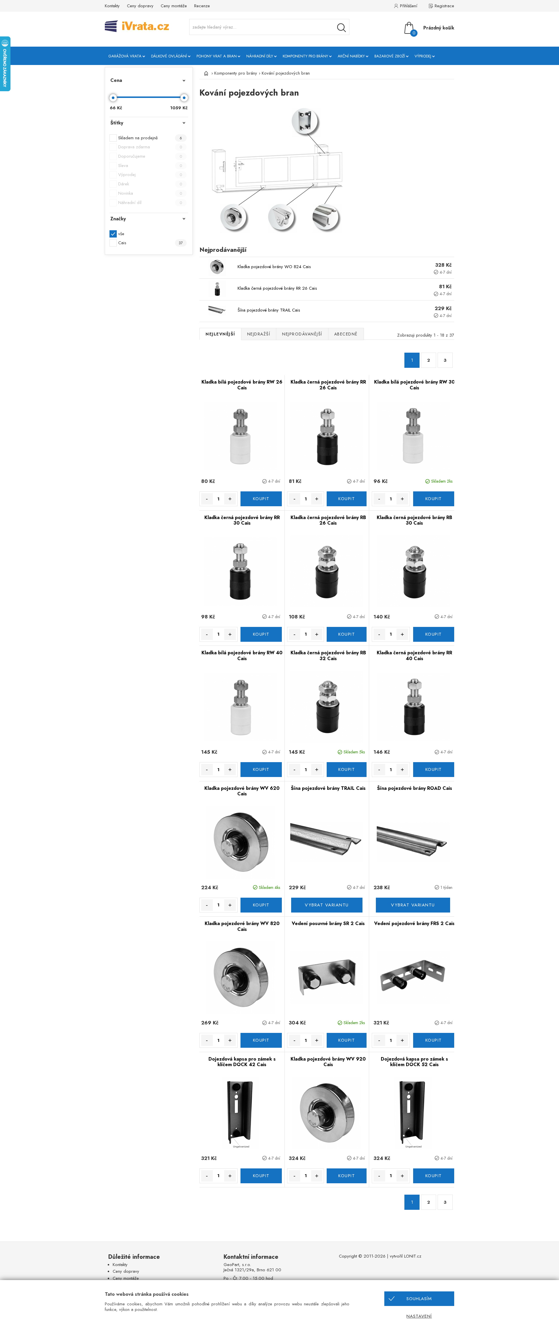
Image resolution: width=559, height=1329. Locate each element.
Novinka (150, 193)
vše (121, 234)
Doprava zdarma (150, 147)
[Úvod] (205, 73)
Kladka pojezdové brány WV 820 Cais (242, 926)
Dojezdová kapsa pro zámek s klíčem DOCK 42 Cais (242, 1062)
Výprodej (423, 56)
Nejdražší (258, 334)
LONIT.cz (412, 1256)
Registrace (444, 6)
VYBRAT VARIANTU (327, 905)
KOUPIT (261, 498)
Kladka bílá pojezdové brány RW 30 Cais (414, 385)
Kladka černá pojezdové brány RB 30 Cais (414, 520)
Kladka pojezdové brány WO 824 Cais (274, 266)
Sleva (150, 165)
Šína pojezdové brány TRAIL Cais (269, 310)
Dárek (150, 184)
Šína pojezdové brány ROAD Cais (414, 788)
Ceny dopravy (140, 6)
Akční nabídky (351, 56)
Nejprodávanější (302, 334)
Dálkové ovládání (169, 56)
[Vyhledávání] (341, 27)
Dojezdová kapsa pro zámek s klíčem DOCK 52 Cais (414, 1062)
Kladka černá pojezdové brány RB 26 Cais (328, 520)
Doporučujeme (150, 156)
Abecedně (346, 334)
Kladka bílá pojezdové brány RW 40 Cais (241, 655)
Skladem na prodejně (150, 138)
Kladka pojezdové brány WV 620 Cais (242, 791)
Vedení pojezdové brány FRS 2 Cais (414, 923)
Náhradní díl (150, 202)
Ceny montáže (174, 6)
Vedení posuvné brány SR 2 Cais (328, 923)
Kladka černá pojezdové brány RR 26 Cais (277, 288)
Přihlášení (408, 6)
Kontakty (112, 6)
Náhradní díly (259, 56)
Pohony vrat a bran (217, 56)
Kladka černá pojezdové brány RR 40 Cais (414, 655)
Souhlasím (419, 1298)
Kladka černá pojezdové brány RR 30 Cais (242, 520)
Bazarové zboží (389, 56)
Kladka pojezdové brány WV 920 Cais (328, 1062)
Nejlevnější (220, 334)
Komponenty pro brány (305, 56)
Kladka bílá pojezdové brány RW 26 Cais (241, 385)
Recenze (202, 6)
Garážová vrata (124, 56)
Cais (150, 243)
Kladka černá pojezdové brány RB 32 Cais (328, 655)
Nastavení (419, 1316)
